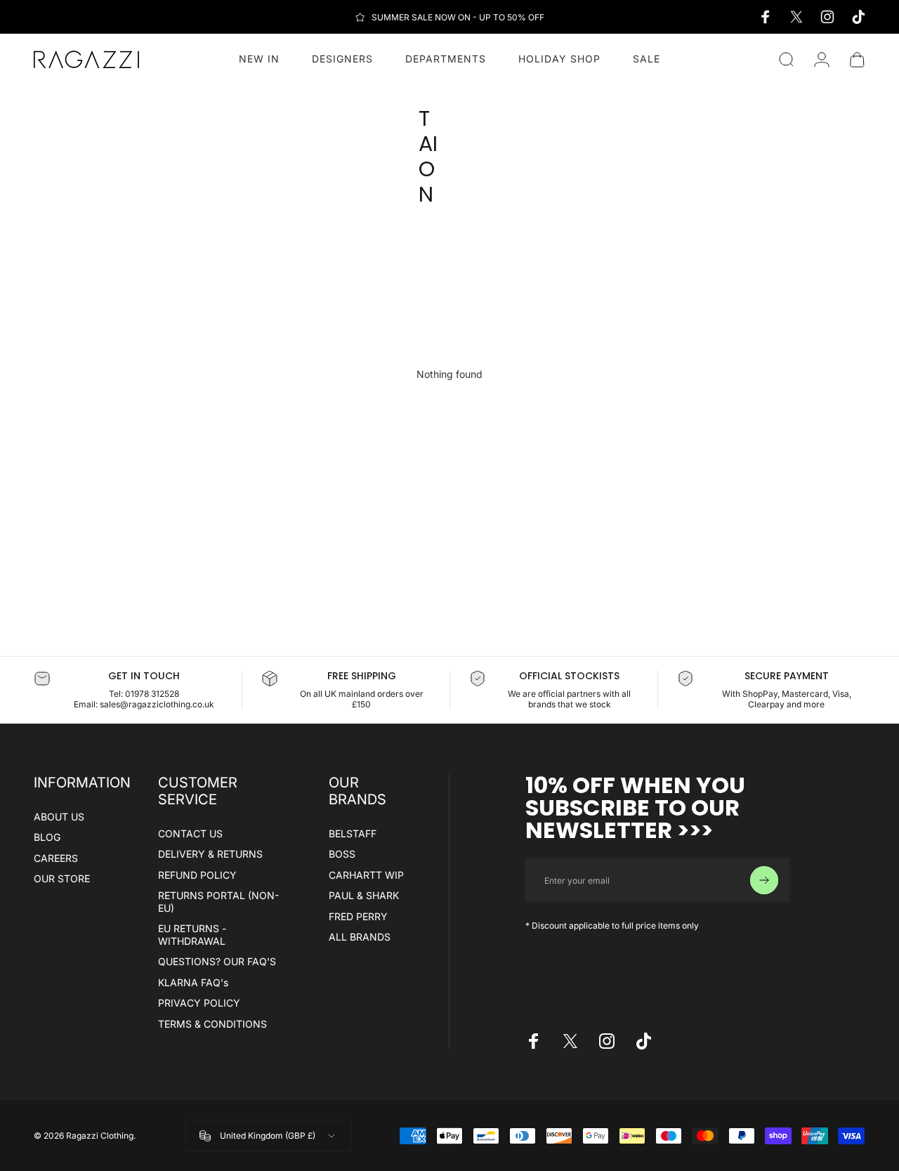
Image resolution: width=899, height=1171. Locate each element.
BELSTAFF (352, 833)
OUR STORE (62, 878)
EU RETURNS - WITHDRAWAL (192, 934)
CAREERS (56, 858)
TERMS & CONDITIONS (212, 1024)
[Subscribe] (764, 880)
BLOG (47, 837)
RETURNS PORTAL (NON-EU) (218, 901)
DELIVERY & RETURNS (210, 854)
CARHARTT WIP (366, 875)
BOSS (342, 854)
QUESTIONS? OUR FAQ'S (217, 961)
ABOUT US (59, 817)
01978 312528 (152, 693)
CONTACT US (190, 833)
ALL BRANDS (360, 937)
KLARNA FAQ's (193, 982)
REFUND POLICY (197, 875)
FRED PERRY (358, 916)
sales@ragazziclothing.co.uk (157, 704)
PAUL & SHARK (364, 895)
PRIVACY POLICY (199, 1003)
